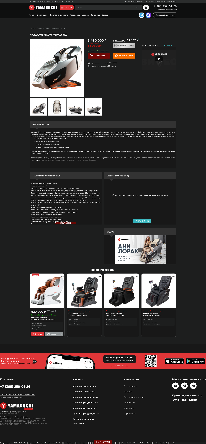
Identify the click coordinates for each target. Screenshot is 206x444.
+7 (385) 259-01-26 (15, 387)
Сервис (85, 15)
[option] (140, 249)
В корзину (39, 334)
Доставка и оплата (59, 15)
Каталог (128, 391)
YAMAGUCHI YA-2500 (115, 316)
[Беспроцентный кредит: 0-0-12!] (138, 39)
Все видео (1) (168, 45)
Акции (32, 15)
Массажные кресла (151, 313)
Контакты (95, 15)
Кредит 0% (129, 402)
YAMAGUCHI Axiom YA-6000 (43, 320)
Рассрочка (75, 15)
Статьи (105, 15)
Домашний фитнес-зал (165, 15)
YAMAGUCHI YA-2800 (152, 316)
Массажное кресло (39, 317)
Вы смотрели (103, 442)
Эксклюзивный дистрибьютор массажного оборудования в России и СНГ (150, 1)
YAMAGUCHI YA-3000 (77, 316)
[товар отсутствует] (146, 7)
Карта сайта (130, 413)
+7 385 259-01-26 (164, 6)
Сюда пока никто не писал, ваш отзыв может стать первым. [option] (140, 195)
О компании (42, 15)
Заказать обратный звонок (167, 9)
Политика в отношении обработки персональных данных (17, 395)
